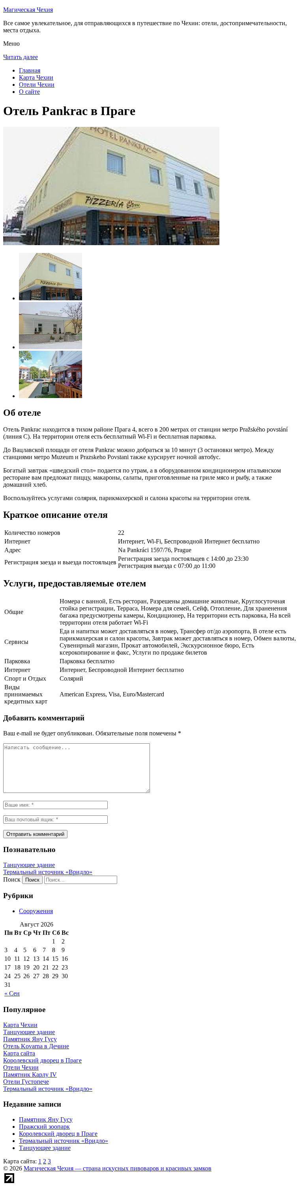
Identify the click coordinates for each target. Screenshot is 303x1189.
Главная (29, 70)
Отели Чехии (36, 84)
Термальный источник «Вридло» (47, 872)
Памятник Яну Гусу (46, 1119)
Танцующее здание (29, 865)
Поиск (12, 879)
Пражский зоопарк (44, 1126)
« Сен (12, 993)
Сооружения (36, 911)
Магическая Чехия (28, 9)
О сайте (29, 91)
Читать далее (20, 57)
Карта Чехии (36, 77)
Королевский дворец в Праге (58, 1133)
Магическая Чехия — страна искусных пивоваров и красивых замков (117, 1168)
